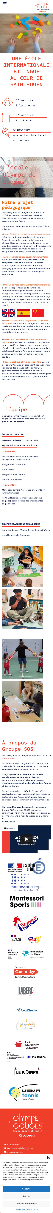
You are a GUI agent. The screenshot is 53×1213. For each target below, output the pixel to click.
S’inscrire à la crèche (25, 102)
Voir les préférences (26, 1203)
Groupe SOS (8, 758)
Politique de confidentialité (26, 1209)
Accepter (26, 1188)
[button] (49, 1157)
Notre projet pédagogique (18, 1148)
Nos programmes (13, 1152)
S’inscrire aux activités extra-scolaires (30, 135)
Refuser (26, 1196)
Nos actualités (12, 1144)
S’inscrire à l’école (24, 117)
